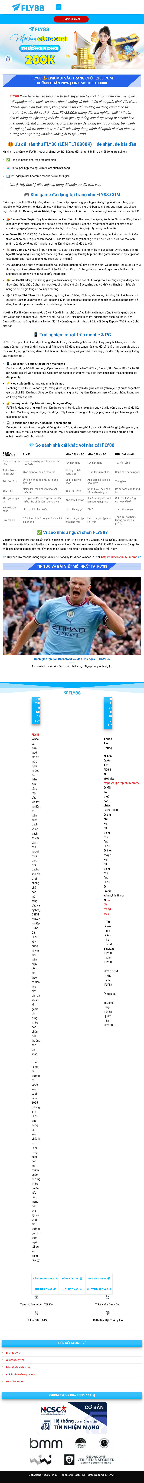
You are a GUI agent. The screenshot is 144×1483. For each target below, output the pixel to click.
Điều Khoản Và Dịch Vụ (18, 1367)
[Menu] (58, 7)
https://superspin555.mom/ (119, 557)
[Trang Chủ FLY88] (28, 7)
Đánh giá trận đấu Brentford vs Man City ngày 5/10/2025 (72, 659)
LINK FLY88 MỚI (71, 19)
